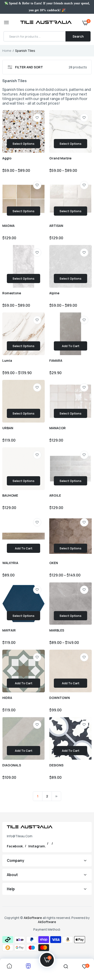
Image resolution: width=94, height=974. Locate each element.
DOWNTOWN (59, 698)
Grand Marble (60, 158)
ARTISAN (56, 226)
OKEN (53, 563)
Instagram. (37, 846)
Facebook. (15, 846)
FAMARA (55, 361)
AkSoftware (33, 918)
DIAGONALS (11, 765)
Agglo (6, 158)
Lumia (7, 361)
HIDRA (7, 698)
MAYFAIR (9, 630)
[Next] (56, 796)
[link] (37, 118)
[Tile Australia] (46, 22)
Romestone (11, 293)
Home (6, 50)
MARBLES (56, 630)
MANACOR (57, 428)
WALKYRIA (10, 563)
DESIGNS (56, 765)
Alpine (54, 293)
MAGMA (8, 226)
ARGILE (55, 495)
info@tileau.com (19, 836)
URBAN (7, 428)
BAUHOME (10, 495)
